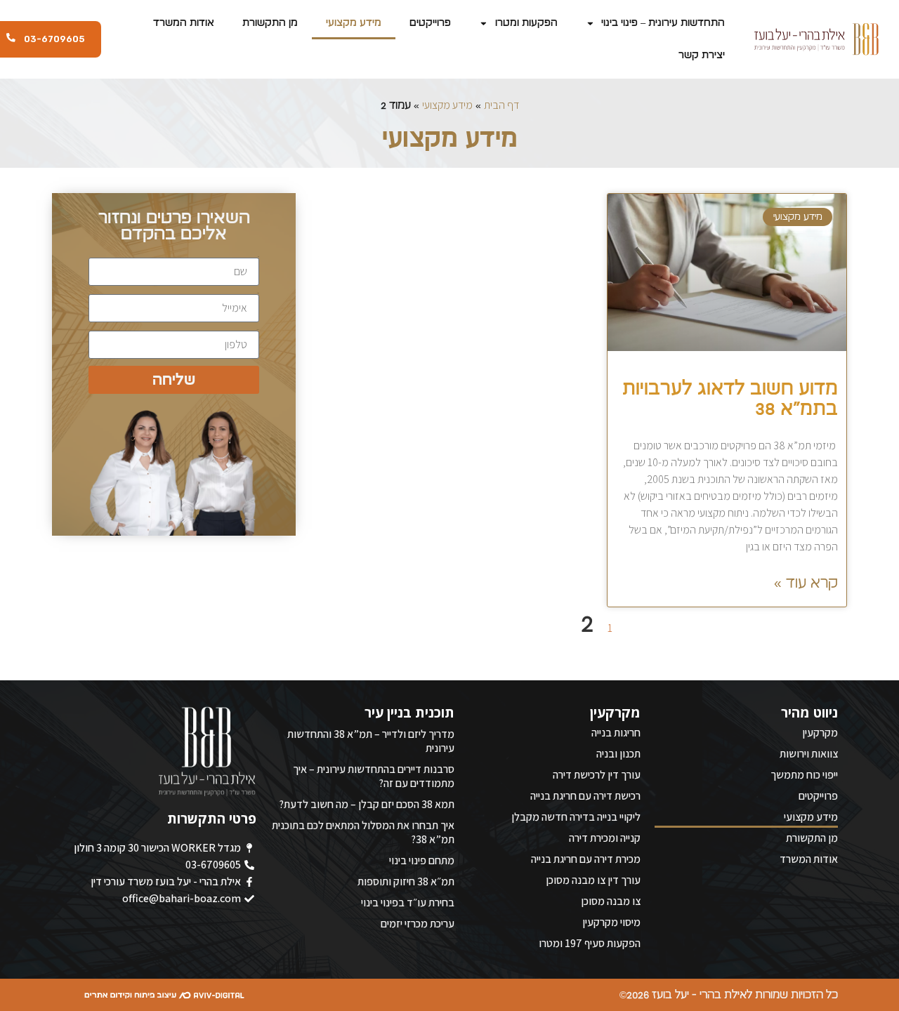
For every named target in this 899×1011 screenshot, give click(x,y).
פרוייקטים (430, 23)
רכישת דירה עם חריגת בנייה (585, 795)
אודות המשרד (183, 23)
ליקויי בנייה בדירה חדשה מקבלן (576, 817)
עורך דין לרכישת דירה (597, 774)
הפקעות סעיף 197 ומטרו (590, 943)
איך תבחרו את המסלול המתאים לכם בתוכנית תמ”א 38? (363, 832)
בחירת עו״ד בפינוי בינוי (407, 902)
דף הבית (501, 105)
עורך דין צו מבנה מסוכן (593, 880)
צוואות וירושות (809, 753)
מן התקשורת (270, 23)
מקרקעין (820, 732)
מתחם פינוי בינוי (421, 860)
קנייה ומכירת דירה (605, 838)
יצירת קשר (701, 55)
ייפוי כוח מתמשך (804, 774)
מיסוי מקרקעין (611, 922)
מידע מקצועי (353, 23)
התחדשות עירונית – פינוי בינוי (663, 23)
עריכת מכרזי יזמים (417, 923)
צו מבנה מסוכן (611, 901)
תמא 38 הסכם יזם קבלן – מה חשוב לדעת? (366, 804)
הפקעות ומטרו (526, 23)
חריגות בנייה (616, 732)
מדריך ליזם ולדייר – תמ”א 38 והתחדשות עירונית (370, 741)
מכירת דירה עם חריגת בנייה (586, 859)
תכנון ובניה (618, 753)
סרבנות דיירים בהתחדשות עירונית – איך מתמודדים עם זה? (373, 776)
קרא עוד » (806, 582)
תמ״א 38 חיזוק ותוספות (405, 881)
